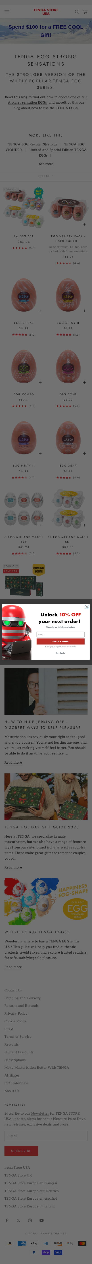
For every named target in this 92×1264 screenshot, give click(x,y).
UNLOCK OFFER (60, 641)
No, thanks (60, 653)
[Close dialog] (87, 607)
